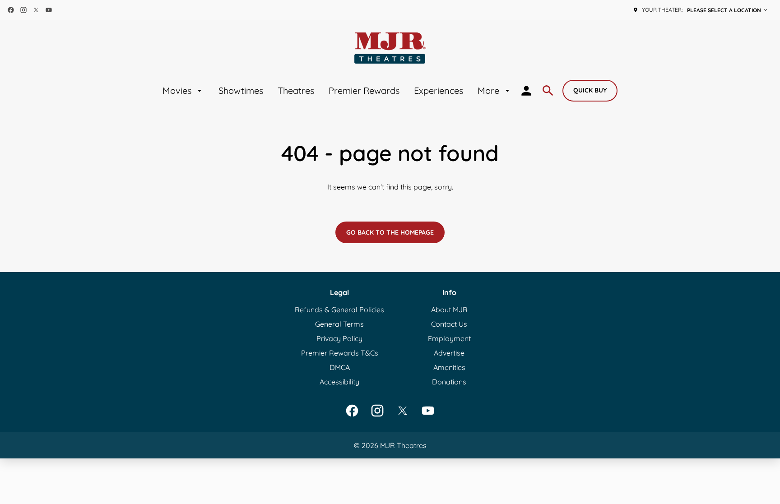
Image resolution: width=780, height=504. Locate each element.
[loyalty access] (526, 90)
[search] (548, 90)
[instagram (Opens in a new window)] (23, 10)
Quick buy (590, 90)
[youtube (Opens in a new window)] (48, 10)
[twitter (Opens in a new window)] (36, 10)
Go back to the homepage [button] (390, 232)
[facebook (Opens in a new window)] (10, 10)
